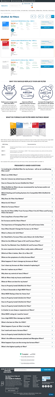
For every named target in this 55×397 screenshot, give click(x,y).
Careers (40, 393)
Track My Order (37, 3)
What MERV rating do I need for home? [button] (14, 314)
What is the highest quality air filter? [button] (14, 346)
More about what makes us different (12, 388)
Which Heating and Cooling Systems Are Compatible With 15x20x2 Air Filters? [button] (25, 193)
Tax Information (26, 386)
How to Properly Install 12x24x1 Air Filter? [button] (16, 306)
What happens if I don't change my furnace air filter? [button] (19, 261)
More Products (51, 10)
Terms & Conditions (20, 393)
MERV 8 (3, 147)
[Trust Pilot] (24, 354)
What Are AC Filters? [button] (8, 203)
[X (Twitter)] (46, 386)
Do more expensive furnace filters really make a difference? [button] (22, 249)
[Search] (20, 6)
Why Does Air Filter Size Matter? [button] (12, 198)
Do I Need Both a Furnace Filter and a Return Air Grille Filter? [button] (22, 237)
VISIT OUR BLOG (11, 390)
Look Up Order (26, 382)
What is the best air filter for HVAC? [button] (13, 322)
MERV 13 (3, 154)
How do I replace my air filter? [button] (11, 269)
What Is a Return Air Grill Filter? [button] (12, 233)
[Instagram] (48, 386)
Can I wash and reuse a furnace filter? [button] (14, 330)
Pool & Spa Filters (32, 10)
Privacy (15, 393)
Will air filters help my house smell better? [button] (16, 277)
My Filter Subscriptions (36, 380)
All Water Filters (39, 10)
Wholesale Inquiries (27, 381)
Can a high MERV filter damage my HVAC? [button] (15, 318)
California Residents (31, 393)
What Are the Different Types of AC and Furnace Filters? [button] (20, 241)
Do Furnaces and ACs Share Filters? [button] (13, 221)
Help (52, 394)
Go (52, 16)
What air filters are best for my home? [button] (14, 281)
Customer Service (45, 3)
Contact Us (25, 377)
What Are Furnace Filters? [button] (10, 207)
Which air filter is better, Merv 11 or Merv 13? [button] (17, 253)
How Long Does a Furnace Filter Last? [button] (14, 217)
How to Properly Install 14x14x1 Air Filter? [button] (16, 302)
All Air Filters (45, 10)
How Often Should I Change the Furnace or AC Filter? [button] (20, 229)
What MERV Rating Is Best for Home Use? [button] (15, 294)
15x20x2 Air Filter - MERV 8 (22, 21)
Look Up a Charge (26, 384)
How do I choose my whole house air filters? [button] (16, 179)
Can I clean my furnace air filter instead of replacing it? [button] (20, 265)
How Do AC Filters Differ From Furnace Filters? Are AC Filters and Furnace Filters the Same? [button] (27, 211)
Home (2, 13)
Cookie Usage (25, 393)
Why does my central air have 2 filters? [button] (14, 273)
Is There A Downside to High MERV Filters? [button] (16, 290)
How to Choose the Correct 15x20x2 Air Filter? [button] (17, 183)
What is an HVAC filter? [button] (9, 175)
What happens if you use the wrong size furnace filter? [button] (20, 342)
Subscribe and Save (36, 386)
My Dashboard (35, 377)
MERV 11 (3, 150)
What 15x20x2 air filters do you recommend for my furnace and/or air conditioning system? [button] (25, 188)
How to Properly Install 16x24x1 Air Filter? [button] (16, 334)
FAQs (24, 380)
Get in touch (52, 3)
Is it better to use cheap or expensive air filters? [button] (17, 310)
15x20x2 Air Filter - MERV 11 (23, 40)
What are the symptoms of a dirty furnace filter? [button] (18, 257)
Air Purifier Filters (24, 10)
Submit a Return (26, 385)
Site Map (36, 393)
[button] (47, 22)
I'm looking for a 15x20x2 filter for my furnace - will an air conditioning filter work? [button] (26, 170)
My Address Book (35, 384)
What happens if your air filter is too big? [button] (15, 326)
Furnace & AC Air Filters (15, 10)
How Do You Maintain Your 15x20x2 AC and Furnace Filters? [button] (22, 245)
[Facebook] (43, 386)
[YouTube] (51, 386)
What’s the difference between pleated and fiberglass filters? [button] (22, 338)
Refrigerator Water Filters (5, 10)
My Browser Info (35, 385)
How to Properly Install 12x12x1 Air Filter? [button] (16, 298)
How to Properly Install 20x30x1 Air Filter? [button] (16, 285)
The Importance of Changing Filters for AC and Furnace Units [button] (22, 225)
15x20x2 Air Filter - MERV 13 (22, 60)
